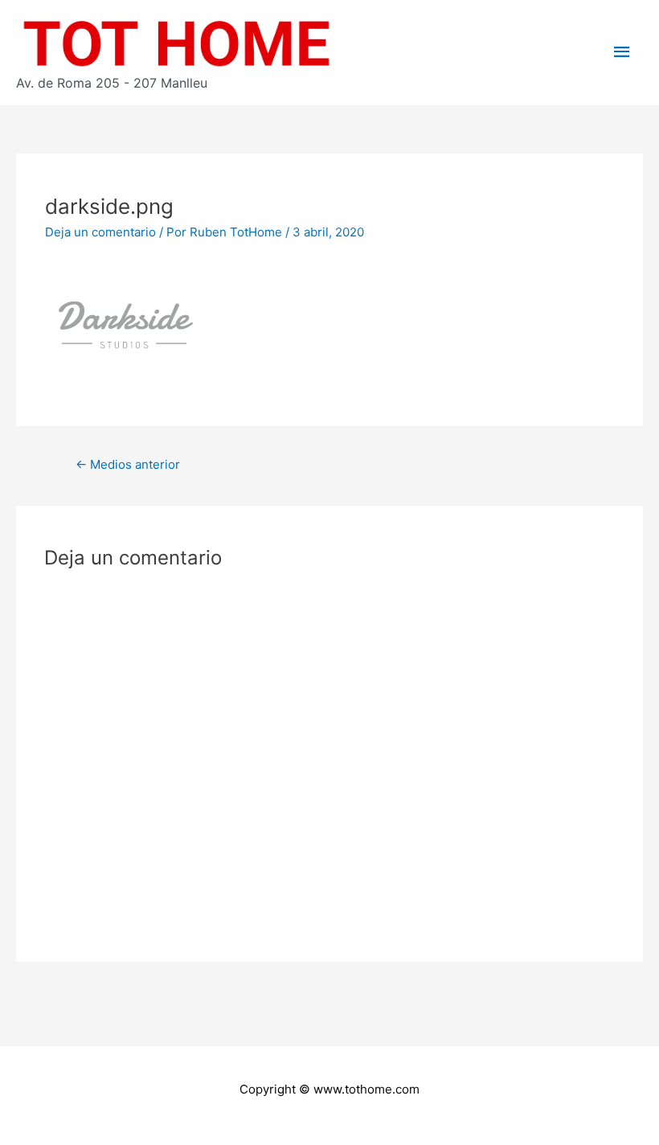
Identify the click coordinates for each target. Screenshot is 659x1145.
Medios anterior (128, 464)
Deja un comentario (100, 232)
